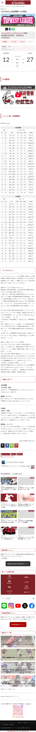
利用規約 (19, 722)
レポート (22, 41)
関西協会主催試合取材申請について (18, 564)
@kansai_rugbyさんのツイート (10, 696)
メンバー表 (13, 41)
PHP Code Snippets (12, 731)
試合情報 (20, 454)
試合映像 (5, 41)
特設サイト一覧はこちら (8, 689)
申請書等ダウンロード (27, 722)
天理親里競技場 (5, 37)
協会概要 (11, 724)
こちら (8, 123)
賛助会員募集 (5, 724)
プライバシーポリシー (12, 722)
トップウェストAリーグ (7, 456)
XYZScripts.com (25, 731)
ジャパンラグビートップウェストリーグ (12, 33)
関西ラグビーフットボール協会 (14, 727)
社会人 (13, 454)
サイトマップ (3, 722)
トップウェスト (5, 454)
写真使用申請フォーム (18, 624)
